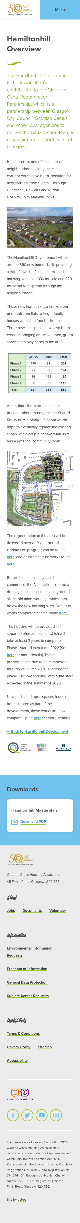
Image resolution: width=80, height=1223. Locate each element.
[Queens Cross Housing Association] (20, 9)
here (10, 557)
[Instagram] (56, 1115)
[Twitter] (27, 1115)
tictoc (22, 1199)
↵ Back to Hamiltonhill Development (37, 731)
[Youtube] (42, 1115)
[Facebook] (13, 1115)
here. (63, 613)
